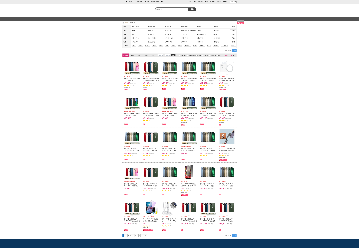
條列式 (234, 55)
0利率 (219, 55)
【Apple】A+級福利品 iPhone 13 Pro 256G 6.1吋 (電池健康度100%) (227, 186)
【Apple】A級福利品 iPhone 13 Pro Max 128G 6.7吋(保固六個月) (170, 150)
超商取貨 (213, 55)
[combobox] (171, 9)
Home (126, 22)
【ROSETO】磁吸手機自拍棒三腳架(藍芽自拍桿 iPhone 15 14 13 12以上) (227, 150)
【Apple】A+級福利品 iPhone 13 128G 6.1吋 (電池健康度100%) (151, 186)
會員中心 (200, 2)
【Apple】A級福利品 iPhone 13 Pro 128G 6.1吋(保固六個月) (208, 80)
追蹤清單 (212, 2)
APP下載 (146, 2)
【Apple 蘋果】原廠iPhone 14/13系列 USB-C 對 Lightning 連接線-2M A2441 (227, 80)
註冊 (195, 2)
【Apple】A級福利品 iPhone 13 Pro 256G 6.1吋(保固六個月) (189, 80)
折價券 (219, 2)
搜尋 (192, 9)
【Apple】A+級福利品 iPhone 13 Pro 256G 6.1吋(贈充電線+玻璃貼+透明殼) (208, 115)
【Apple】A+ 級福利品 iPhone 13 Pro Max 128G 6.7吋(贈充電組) (189, 115)
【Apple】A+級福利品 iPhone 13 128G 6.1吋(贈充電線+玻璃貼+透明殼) (227, 115)
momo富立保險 (138, 2)
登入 (190, 2)
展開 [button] (233, 26)
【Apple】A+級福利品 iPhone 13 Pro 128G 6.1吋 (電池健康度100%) (208, 186)
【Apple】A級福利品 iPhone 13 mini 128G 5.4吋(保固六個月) (151, 150)
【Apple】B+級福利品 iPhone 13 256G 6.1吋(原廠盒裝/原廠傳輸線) (208, 221)
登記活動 (233, 2)
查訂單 (206, 2)
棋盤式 (232, 55)
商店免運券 (191, 55)
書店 (162, 2)
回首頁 (130, 2)
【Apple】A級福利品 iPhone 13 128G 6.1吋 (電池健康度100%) (227, 221)
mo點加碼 (183, 55)
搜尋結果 (132, 22)
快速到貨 (205, 55)
